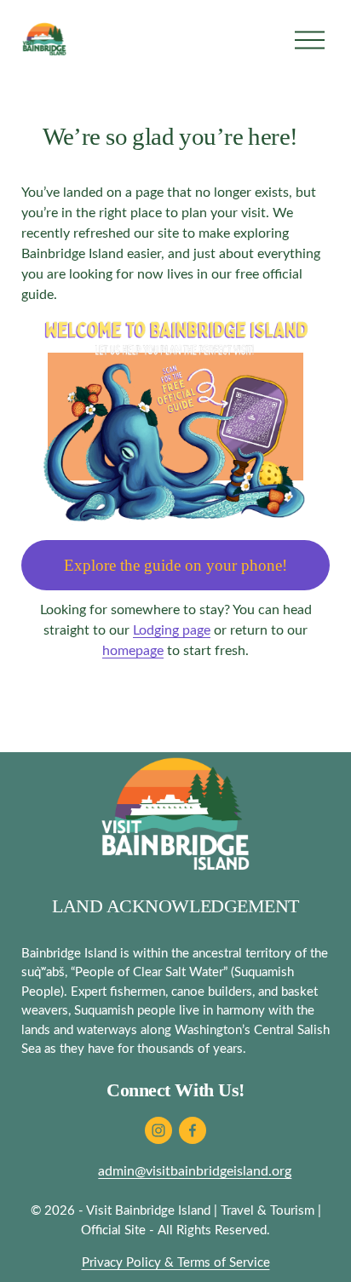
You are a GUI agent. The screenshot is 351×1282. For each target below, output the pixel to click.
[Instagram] (158, 1130)
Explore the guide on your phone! (175, 565)
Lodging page (171, 630)
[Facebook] (192, 1130)
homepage (133, 651)
